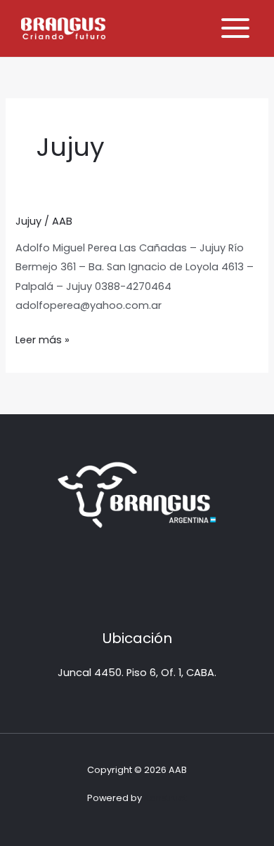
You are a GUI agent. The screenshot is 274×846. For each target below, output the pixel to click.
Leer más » (42, 339)
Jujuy (28, 221)
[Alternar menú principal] (235, 28)
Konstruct (165, 798)
